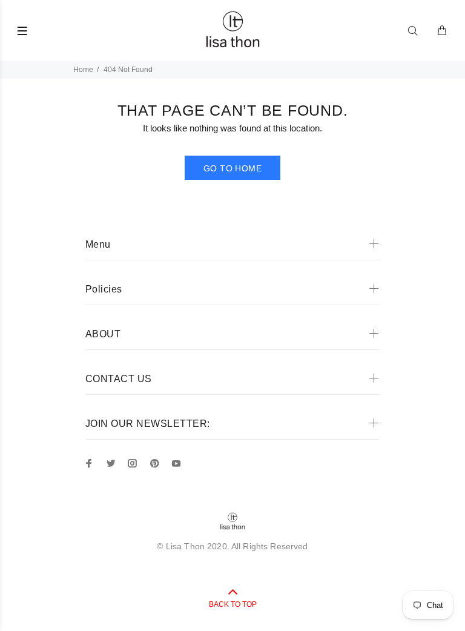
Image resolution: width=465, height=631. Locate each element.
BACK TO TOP (233, 604)
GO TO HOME (232, 168)
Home (83, 69)
